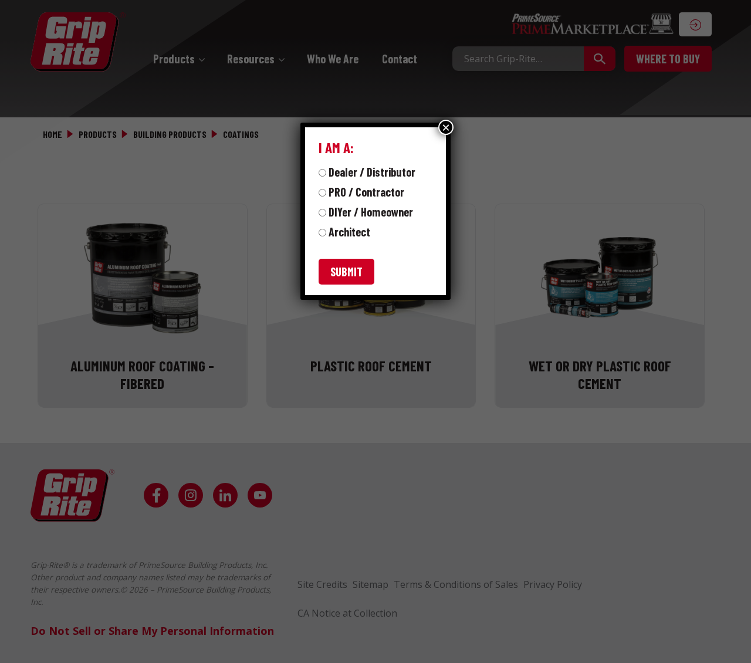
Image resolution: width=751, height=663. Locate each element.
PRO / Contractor (366, 192)
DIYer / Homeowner (371, 212)
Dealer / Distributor (372, 172)
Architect (349, 232)
